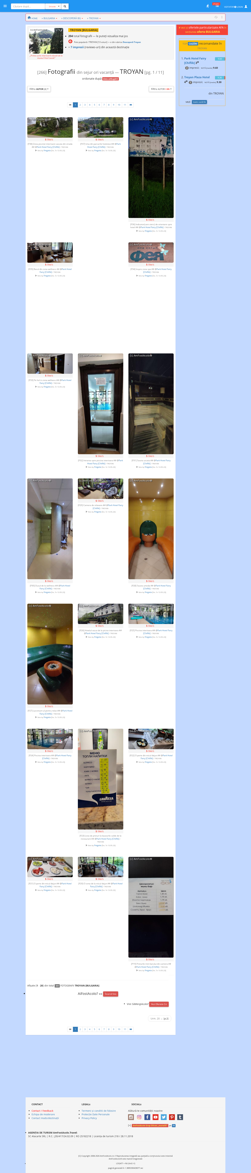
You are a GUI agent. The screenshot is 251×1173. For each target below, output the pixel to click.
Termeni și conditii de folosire (99, 1110)
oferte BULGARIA (208, 32)
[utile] (207, 6)
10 (119, 104)
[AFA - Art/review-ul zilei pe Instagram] (132, 1116)
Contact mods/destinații (45, 1118)
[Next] (131, 104)
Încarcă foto (110, 993)
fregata (47, 150)
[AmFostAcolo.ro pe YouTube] (156, 1116)
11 (125, 104)
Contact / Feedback (42, 1110)
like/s (49, 139)
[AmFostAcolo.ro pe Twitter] (164, 1116)
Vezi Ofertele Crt (159, 1004)
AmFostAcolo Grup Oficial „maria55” (150, 1125)
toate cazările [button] (199, 101)
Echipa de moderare (43, 1114)
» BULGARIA (48, 18)
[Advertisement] (100, 292)
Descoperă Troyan (132, 42)
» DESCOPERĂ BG (71, 18)
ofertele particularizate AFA (206, 27)
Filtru (38, 89)
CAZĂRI (193, 43)
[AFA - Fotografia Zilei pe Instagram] (140, 1116)
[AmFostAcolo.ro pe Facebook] (148, 1116)
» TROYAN (93, 18)
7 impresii (77, 47)
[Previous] (70, 104)
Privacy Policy (89, 1118)
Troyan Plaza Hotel (197, 77)
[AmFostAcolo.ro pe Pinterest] (173, 1116)
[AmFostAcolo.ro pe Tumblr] (181, 1116)
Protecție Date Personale (96, 1114)
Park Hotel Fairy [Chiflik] (48, 147)
